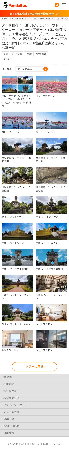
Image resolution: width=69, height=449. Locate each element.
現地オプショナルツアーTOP (12, 19)
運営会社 (8, 377)
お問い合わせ (11, 425)
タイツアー (32, 19)
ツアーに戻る (34, 366)
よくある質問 (11, 411)
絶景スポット (45, 19)
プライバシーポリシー (16, 404)
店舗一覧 (8, 418)
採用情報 (8, 432)
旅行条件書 (10, 391)
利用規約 (8, 384)
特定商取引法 (11, 398)
